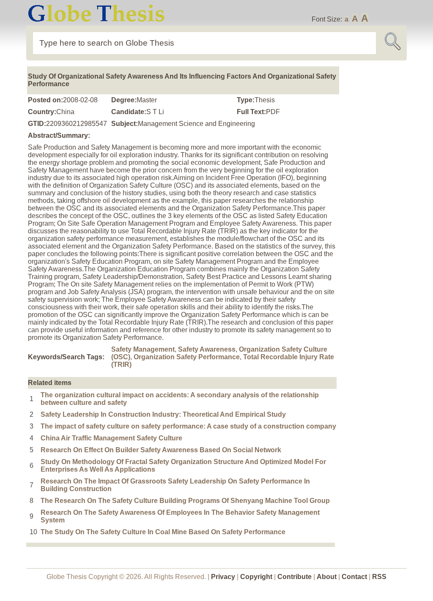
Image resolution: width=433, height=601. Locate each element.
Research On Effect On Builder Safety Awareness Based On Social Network (161, 449)
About (327, 576)
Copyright (256, 576)
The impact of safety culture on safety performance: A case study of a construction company (188, 426)
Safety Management (143, 349)
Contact (355, 576)
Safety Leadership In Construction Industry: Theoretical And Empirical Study (163, 414)
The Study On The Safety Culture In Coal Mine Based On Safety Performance (163, 531)
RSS (379, 576)
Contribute (294, 576)
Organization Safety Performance (187, 357)
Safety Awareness (207, 349)
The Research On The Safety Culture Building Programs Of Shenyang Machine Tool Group (185, 500)
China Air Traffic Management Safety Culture (111, 438)
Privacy (223, 576)
